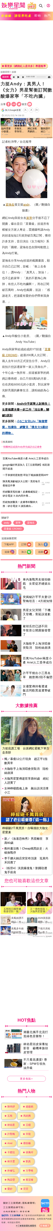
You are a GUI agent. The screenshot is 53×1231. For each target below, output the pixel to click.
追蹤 (7, 552)
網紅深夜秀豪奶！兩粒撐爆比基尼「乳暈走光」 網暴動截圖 (32, 130)
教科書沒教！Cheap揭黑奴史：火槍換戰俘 (26, 850)
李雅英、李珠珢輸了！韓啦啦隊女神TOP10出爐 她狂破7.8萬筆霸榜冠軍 (19, 130)
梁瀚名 (10, 204)
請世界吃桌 (23, 15)
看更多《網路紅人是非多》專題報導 (25, 66)
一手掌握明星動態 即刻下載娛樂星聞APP (25, 475)
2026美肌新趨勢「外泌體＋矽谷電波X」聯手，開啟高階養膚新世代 (45, 920)
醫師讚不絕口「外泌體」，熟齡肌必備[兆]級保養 (46, 130)
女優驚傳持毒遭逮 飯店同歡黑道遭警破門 (37, 690)
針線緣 (6, 15)
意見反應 (25, 1211)
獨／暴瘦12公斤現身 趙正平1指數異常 (25, 761)
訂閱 (23, 544)
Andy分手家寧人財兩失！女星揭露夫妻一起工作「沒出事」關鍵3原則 (26, 409)
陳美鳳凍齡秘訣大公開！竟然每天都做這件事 (21, 483)
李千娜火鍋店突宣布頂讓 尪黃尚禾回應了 (26, 860)
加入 (40, 544)
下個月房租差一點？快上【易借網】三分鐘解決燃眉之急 (44, 930)
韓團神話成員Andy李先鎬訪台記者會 (22, 447)
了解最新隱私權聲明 (27, 1226)
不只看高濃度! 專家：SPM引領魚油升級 (35, 1063)
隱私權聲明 (28, 1203)
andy (26, 204)
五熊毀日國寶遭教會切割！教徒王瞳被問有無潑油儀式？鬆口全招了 (12, 910)
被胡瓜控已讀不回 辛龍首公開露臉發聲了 (37, 630)
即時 (37, 15)
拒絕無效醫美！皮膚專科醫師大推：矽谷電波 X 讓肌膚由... (20, 504)
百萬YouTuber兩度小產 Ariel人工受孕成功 (26, 458)
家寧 (29, 217)
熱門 (47, 15)
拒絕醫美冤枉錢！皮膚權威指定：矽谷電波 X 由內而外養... (21, 493)
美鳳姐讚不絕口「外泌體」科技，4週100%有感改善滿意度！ (18, 920)
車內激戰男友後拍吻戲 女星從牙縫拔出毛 (37, 583)
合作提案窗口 (10, 1211)
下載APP (9, 544)
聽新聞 (5, 77)
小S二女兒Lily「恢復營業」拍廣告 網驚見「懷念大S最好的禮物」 (25, 427)
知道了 (46, 1226)
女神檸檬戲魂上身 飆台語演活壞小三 (26, 790)
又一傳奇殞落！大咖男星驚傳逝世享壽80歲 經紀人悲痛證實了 (39, 910)
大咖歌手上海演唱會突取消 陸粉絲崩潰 (26, 770)
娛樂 (14, 72)
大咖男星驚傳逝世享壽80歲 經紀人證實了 (26, 780)
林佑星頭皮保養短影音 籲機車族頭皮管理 (35, 1048)
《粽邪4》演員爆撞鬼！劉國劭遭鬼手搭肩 (25, 870)
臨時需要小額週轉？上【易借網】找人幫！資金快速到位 (6, 130)
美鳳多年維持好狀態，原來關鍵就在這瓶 (17, 930)
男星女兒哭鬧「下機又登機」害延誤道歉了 (37, 614)
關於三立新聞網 (12, 1203)
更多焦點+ (26, 1078)
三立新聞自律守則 (13, 1207)
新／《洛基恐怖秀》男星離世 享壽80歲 (26, 840)
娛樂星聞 (5, 72)
